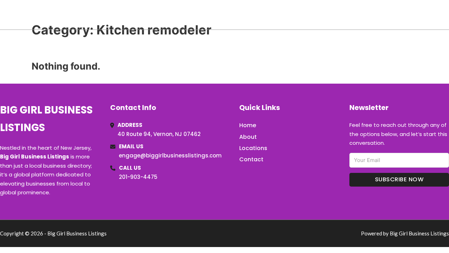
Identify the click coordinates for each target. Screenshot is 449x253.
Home (368, 15)
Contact (251, 159)
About (248, 137)
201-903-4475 (138, 177)
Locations (399, 15)
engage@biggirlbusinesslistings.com (170, 155)
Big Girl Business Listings (77, 14)
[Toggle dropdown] (446, 14)
